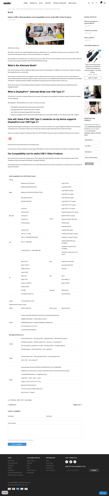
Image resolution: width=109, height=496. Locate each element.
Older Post (12, 404)
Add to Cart (92, 78)
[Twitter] (70, 461)
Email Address (89, 140)
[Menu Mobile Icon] (105, 3)
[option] (92, 64)
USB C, (23, 400)
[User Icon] (93, 3)
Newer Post (77, 404)
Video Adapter (28, 400)
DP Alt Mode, (13, 400)
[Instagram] (74, 461)
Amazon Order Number (91, 157)
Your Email (49, 416)
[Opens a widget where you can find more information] (103, 493)
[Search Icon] (89, 3)
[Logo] (9, 3)
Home (9, 9)
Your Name (11, 416)
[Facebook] (66, 461)
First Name (88, 146)
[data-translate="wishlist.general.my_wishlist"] (96, 3)
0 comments (11, 19)
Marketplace (88, 152)
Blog (13, 9)
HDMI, (19, 400)
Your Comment (12, 423)
